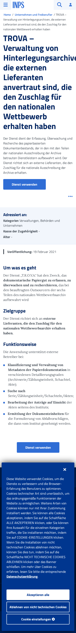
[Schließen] (65, 469)
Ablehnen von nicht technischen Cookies (38, 607)
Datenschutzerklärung (22, 576)
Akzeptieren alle (38, 594)
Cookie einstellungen (36, 619)
